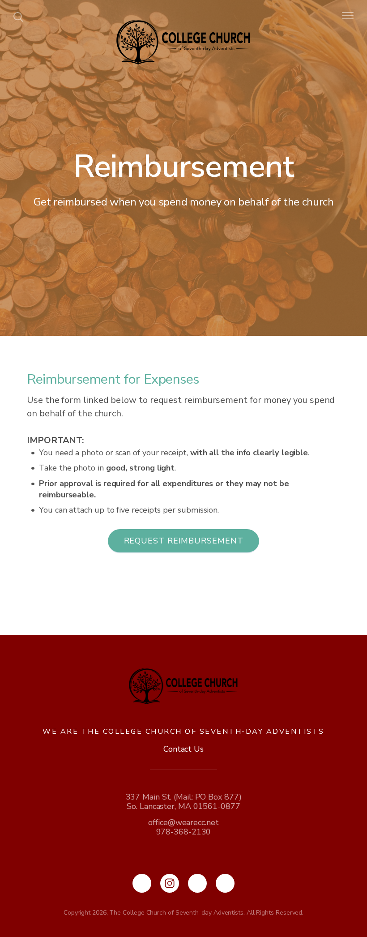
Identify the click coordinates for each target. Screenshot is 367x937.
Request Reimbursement (183, 540)
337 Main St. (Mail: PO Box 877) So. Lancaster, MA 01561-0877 (184, 802)
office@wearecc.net (183, 822)
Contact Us (183, 749)
